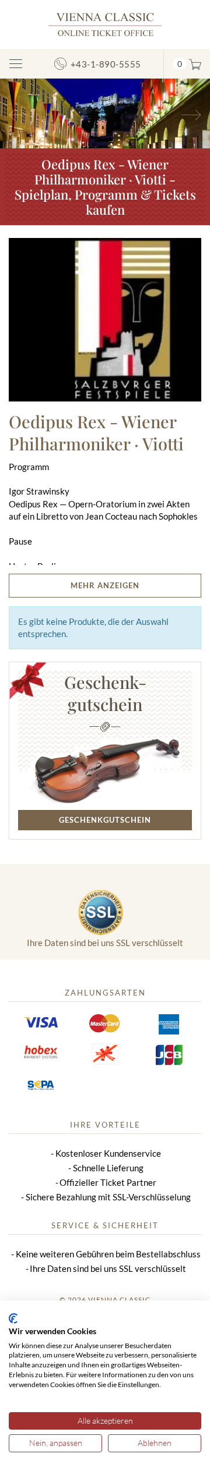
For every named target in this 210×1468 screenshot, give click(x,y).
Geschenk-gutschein (105, 693)
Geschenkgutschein (105, 819)
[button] (16, 113)
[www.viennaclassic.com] (105, 24)
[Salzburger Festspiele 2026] (105, 112)
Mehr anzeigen (105, 585)
